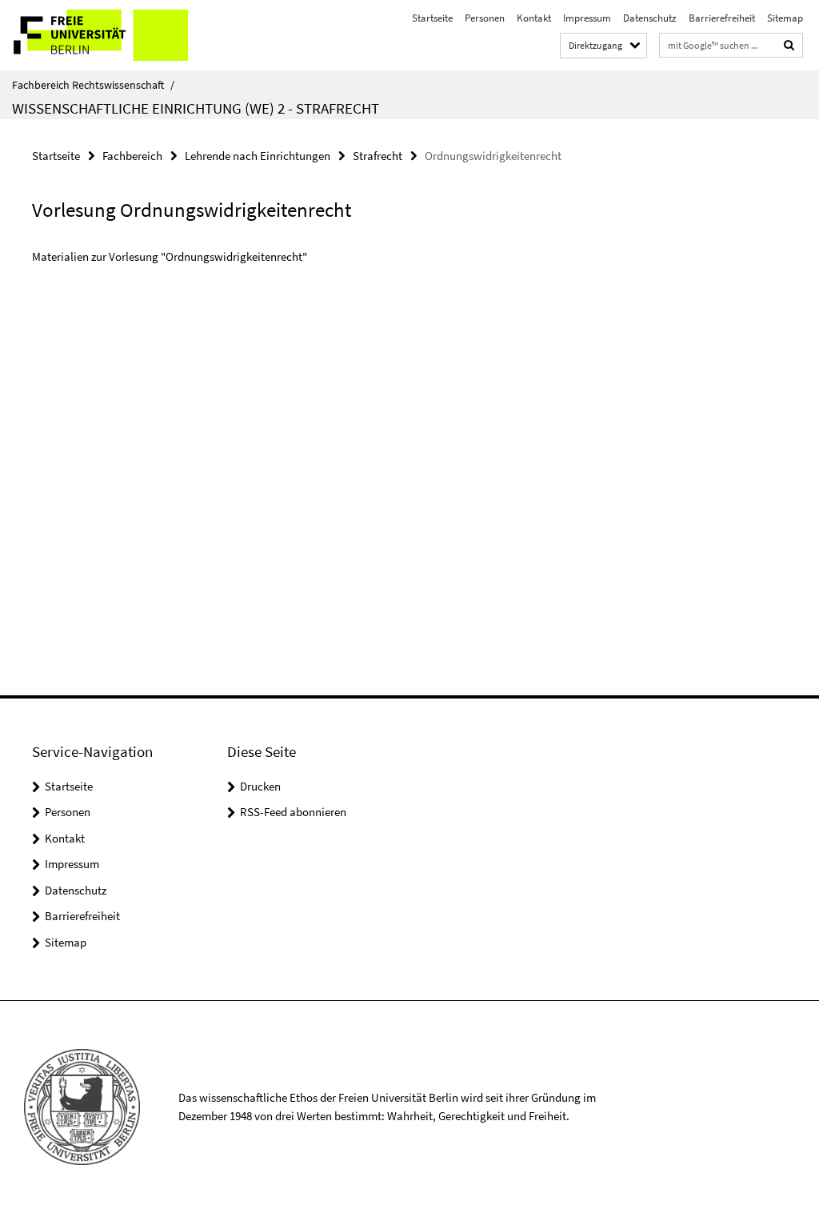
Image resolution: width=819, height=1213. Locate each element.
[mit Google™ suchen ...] (789, 45)
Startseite (432, 18)
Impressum (587, 18)
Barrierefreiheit (722, 18)
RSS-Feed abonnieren (293, 811)
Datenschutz (650, 18)
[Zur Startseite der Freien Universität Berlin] (106, 35)
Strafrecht (377, 155)
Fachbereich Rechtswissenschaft (93, 84)
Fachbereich (132, 155)
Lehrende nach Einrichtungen (257, 155)
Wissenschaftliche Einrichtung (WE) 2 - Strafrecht (195, 108)
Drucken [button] (260, 786)
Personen (485, 18)
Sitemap (785, 18)
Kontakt (534, 18)
